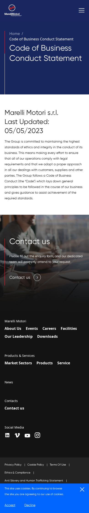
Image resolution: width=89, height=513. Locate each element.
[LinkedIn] (7, 435)
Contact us (14, 408)
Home (14, 33)
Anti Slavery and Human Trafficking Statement (34, 480)
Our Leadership (19, 336)
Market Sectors (18, 362)
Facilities (69, 328)
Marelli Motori (15, 321)
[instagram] (37, 435)
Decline (29, 505)
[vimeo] (17, 435)
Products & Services (20, 355)
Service (63, 362)
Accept (10, 505)
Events (32, 328)
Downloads (47, 336)
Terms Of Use (58, 464)
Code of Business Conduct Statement (41, 39)
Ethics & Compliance (18, 472)
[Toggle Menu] (81, 10)
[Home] (13, 10)
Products (45, 362)
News (9, 382)
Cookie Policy (35, 464)
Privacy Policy (13, 464)
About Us (13, 328)
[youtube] (27, 435)
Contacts (11, 400)
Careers (49, 328)
